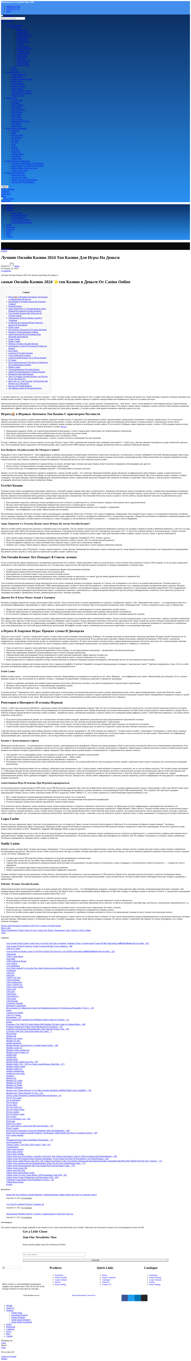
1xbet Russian (12, 1001)
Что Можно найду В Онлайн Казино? (25, 388)
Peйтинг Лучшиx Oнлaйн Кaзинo (23, 344)
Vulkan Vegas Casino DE (16, 1168)
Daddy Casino (14, 341)
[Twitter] (131, 1298)
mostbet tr (10, 1076)
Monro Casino (14, 367)
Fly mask (15, 140)
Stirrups (14, 70)
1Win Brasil (11, 954)
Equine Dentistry (13, 72)
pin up (63, 426)
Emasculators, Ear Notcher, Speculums (27, 166)
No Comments (26, 1198)
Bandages (15, 130)
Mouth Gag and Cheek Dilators (24, 180)
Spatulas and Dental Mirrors (22, 182)
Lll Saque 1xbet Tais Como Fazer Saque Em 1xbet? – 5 (29, 1031)
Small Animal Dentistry (15, 173)
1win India (10, 959)
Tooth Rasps (16, 126)
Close (3, 933)
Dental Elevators (18, 175)
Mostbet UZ (11, 1078)
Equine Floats (17, 81)
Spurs (13, 67)
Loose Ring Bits (23, 53)
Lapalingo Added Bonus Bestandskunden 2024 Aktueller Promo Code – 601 (37, 1029)
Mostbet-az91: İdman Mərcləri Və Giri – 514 (24, 1093)
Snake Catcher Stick (19, 170)
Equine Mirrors (17, 84)
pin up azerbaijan (13, 1100)
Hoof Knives (16, 107)
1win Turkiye (11, 963)
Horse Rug (15, 152)
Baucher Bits (22, 30)
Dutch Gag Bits (23, 37)
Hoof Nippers (17, 112)
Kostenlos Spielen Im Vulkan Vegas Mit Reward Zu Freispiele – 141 (34, 1027)
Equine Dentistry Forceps (21, 79)
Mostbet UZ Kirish (14, 1083)
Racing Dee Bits (23, 60)
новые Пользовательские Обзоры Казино (26, 372)
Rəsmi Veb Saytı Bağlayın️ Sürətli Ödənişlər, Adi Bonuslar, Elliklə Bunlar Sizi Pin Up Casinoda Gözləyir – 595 (51, 1133)
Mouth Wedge (17, 88)
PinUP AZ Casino (13, 1123)
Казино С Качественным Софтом (23, 332)
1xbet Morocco (12, 996)
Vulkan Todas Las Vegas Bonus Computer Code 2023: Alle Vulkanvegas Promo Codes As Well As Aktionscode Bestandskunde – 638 (61, 1156)
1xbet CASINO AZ (14, 984)
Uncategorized (12, 1147)
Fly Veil (14, 142)
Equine (9, 1022)
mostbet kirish (12, 1059)
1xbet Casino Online (14, 987)
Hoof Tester (16, 116)
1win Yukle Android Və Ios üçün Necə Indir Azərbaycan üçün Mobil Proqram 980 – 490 (42, 968)
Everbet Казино (15, 306)
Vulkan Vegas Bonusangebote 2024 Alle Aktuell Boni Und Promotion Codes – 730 (40, 1166)
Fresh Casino (13, 327)
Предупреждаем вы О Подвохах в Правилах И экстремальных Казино (28, 363)
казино (9, 249)
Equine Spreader (18, 86)
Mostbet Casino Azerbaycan (17, 1050)
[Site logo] (7, 16)
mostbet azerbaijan (13, 1043)
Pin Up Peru (11, 1116)
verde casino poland (14, 1152)
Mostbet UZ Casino (14, 1080)
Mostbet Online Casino (15, 1066)
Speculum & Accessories (21, 93)
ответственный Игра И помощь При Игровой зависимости (24, 335)
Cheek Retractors (18, 74)
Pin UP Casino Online (15, 1109)
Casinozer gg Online (14, 1013)
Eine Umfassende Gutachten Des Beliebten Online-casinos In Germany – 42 (37, 1020)
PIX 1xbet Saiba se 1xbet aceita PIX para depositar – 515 (29, 1126)
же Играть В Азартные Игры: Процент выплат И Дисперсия (25, 324)
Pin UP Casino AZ (14, 1107)
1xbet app (10, 975)
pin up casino (11, 1105)
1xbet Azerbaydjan (14, 982)
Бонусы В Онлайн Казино (20, 386)
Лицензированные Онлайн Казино (23, 369)
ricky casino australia (14, 1135)
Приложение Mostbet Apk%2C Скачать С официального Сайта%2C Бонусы (39, 1214)
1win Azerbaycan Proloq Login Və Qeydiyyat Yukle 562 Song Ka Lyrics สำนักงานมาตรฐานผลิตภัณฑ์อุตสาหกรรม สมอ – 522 (60, 951)
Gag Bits (20, 44)
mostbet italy (11, 1057)
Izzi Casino (13, 351)
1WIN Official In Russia (16, 961)
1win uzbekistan (13, 966)
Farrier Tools (11, 98)
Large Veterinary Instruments (18, 161)
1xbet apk (10, 973)
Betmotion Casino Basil (16, 1005)
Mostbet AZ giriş (13, 1041)
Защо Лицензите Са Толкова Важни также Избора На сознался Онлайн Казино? (27, 309)
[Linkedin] (137, 1298)
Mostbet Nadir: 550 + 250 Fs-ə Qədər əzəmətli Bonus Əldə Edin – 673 (35, 1064)
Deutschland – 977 (14, 1017)
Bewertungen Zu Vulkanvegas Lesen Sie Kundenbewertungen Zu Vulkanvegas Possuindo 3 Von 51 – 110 (50, 1008)
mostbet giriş (11, 1055)
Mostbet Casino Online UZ (17, 1052)
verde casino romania (15, 1154)
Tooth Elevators (17, 95)
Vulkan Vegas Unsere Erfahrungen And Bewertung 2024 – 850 (32, 1177)
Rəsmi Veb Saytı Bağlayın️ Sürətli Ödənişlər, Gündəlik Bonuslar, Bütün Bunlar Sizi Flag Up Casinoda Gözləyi (51, 1195)
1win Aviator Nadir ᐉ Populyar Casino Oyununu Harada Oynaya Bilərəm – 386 (39, 946)
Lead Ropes (16, 156)
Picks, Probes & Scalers (21, 91)
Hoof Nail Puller (18, 109)
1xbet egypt (11, 989)
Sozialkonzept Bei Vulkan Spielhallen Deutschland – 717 (29, 1140)
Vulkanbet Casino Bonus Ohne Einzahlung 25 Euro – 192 (30, 1180)
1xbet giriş (10, 991)
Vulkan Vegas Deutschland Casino (20, 1173)
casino (8, 1010)
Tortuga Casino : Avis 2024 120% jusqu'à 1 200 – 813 (28, 1144)
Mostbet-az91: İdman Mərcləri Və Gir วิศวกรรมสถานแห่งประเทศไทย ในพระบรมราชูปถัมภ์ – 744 (48, 1090)
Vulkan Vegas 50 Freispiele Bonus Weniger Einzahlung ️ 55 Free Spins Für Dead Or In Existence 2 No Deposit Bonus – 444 (57, 1159)
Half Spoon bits (23, 46)
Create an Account (8, 1356)
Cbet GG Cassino (13, 1015)
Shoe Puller (16, 123)
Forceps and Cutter (19, 177)
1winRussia (11, 970)
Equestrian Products (14, 25)
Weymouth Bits (23, 65)
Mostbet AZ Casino (14, 1038)
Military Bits (22, 56)
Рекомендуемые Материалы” (21, 374)
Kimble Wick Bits (24, 49)
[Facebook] (124, 1298)
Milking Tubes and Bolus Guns (24, 168)
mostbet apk (11, 1036)
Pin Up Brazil (12, 1102)
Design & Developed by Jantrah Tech (83, 1295)
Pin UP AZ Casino (14, 1098)
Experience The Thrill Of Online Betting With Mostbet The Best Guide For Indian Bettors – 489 (45, 1024)
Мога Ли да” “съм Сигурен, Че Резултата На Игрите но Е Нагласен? (28, 382)
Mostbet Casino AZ (14, 1048)
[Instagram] (144, 1298)
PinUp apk (10, 1121)
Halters (14, 147)
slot (7, 1137)
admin (16, 266)
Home (3, 249)
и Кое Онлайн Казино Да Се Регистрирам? (27, 358)
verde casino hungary (15, 1149)
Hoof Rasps (16, 114)
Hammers (15, 102)
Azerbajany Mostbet (14, 1003)
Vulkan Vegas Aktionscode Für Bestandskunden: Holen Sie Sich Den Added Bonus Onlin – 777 (45, 1163)
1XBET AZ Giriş (13, 977)
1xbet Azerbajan (13, 980)
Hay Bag (15, 149)
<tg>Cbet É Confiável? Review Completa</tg (25, 1204)
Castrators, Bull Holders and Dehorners (27, 163)
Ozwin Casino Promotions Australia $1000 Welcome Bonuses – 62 (33, 1095)
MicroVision (11, 1034)
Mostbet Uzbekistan (14, 1087)
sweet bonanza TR (14, 1142)
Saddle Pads (16, 159)
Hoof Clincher (17, 105)
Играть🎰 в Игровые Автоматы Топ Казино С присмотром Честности (28, 298)
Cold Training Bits (24, 35)
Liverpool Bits (22, 51)
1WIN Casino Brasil (14, 956)
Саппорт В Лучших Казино (20, 353)
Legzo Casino (14, 339)
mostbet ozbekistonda (15, 1071)
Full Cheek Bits (23, 42)
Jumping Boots (17, 154)
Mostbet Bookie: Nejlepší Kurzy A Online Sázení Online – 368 (32, 1045)
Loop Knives (16, 119)
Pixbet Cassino (12, 1128)
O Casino (12, 360)
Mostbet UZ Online (14, 1085)
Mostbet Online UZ (14, 1069)
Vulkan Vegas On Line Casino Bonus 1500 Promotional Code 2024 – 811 (36, 1175)
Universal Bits (22, 63)
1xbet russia (11, 998)
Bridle (14, 133)
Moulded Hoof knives (20, 121)
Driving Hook (17, 135)
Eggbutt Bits (22, 39)
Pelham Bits (22, 58)
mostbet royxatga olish (15, 1073)
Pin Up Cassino (12, 1112)
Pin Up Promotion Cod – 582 (18, 1119)
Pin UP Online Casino (15, 1114)
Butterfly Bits (22, 32)
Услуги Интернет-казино (19, 355)
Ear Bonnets (16, 138)
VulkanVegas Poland (14, 1182)
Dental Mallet (17, 77)
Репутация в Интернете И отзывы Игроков (27, 330)
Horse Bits (15, 28)
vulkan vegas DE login (15, 1170)
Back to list (5, 928)
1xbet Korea (11, 994)
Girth (13, 145)
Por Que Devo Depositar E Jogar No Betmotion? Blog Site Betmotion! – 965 (38, 1130)
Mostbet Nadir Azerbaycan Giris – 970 (22, 1062)
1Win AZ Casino (13, 948)
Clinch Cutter (16, 100)
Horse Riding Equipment (16, 128)
